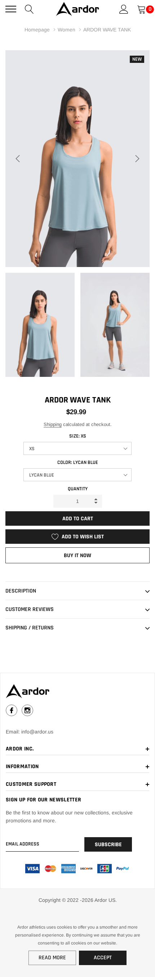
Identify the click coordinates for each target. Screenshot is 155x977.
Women (66, 30)
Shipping (53, 424)
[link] (77, 691)
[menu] (10, 9)
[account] (123, 9)
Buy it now (77, 555)
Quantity (78, 489)
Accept (103, 957)
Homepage (37, 30)
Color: (77, 462)
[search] (29, 9)
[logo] (77, 9)
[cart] (141, 9)
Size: (77, 436)
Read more (52, 957)
